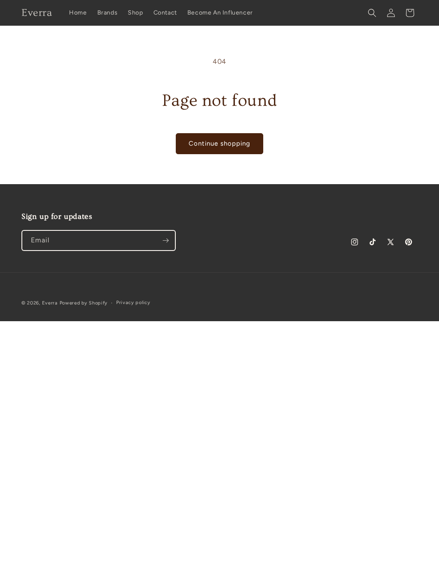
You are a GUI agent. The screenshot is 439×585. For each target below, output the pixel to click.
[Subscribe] (165, 240)
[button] (372, 12)
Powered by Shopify (84, 303)
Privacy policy (133, 302)
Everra (50, 303)
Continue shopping (219, 143)
